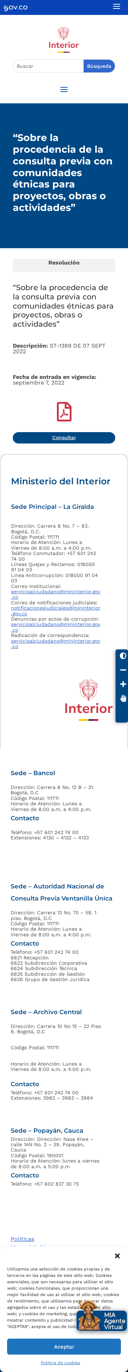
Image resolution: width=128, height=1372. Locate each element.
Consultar (64, 437)
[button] (117, 1255)
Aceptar (64, 1347)
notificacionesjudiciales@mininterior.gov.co (55, 610)
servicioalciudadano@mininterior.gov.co (55, 594)
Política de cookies (60, 1362)
